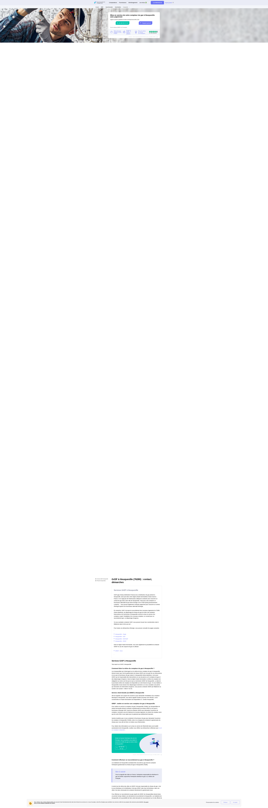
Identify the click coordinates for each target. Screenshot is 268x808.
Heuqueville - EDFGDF (121, 639)
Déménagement (132, 2)
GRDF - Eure (119, 651)
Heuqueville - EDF (120, 636)
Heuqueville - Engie (120, 634)
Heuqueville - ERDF (120, 641)
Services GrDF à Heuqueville (102, 578)
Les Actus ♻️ (143, 2)
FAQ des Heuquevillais (101, 580)
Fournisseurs (122, 2)
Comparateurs (113, 2)
